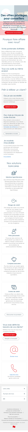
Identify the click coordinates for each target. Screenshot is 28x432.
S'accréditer (7, 156)
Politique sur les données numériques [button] (13, 412)
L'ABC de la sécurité (14, 414)
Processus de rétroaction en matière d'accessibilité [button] (15, 420)
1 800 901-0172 (14, 375)
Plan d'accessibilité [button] (13, 416)
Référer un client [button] (11, 107)
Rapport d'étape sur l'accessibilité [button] (13, 418)
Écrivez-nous (14, 356)
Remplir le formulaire (11, 338)
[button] (3, 45)
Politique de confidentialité (13, 410)
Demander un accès (12, 133)
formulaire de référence (11, 127)
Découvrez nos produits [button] (14, 32)
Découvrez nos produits (14, 314)
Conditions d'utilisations (13, 409)
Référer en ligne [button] (10, 334)
